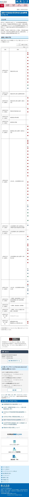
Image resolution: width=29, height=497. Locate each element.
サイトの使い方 (6, 467)
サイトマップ (5, 481)
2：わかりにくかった (18, 379)
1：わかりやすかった (7, 379)
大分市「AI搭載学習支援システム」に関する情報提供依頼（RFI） (14, 408)
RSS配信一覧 (5, 479)
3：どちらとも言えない (8, 375)
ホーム (2, 394)
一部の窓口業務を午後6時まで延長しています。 (9, 493)
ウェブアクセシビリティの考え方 (10, 471)
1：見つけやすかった (7, 374)
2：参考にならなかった (17, 385)
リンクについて (6, 475)
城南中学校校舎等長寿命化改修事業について (14, 419)
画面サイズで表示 (24, 44)
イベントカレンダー (14, 444)
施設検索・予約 (14, 459)
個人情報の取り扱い (7, 473)
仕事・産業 (7, 394)
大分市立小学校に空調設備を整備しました (13, 416)
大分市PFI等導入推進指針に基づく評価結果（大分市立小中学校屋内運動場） (15, 423)
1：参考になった (6, 385)
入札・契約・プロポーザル (16, 394)
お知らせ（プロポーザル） (10, 396)
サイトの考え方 (6, 469)
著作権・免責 (5, 477)
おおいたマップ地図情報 (14, 452)
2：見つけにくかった (18, 374)
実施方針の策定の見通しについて (11, 427)
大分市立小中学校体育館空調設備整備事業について (14, 412)
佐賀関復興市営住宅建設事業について (12, 404)
